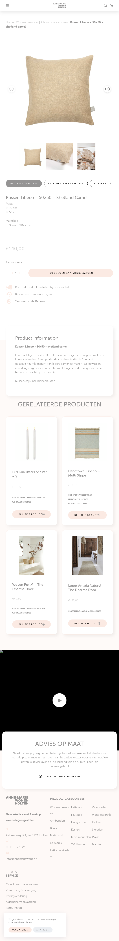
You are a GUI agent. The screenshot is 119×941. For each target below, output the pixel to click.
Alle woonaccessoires (54, 22)
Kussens (100, 183)
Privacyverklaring (16, 896)
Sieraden (97, 829)
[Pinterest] (16, 872)
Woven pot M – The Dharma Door (27, 587)
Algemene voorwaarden (21, 902)
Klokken (97, 822)
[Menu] (7, 5)
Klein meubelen (81, 837)
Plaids (95, 837)
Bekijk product (30, 514)
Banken (55, 828)
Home (10, 22)
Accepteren (20, 929)
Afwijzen (42, 929)
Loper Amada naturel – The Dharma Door (86, 587)
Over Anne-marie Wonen (22, 884)
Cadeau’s (56, 843)
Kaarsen (41, 497)
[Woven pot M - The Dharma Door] (31, 555)
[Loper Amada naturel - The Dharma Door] (87, 555)
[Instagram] (12, 872)
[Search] (105, 5)
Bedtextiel (56, 835)
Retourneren (14, 907)
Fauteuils (76, 814)
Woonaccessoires (27, 22)
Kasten (75, 829)
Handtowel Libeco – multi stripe (84, 473)
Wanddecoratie (101, 814)
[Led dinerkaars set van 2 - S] (31, 442)
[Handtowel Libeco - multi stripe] (87, 442)
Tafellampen (78, 844)
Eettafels (76, 807)
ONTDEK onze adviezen (63, 776)
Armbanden (57, 820)
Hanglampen (79, 822)
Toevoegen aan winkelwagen (70, 273)
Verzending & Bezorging (21, 890)
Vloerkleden (74, 611)
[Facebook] (7, 872)
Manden (41, 608)
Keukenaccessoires (78, 499)
